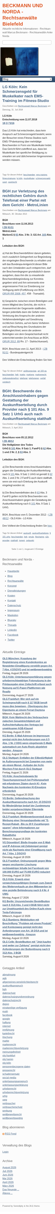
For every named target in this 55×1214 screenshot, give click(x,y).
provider (5, 540)
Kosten (11, 595)
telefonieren (34, 378)
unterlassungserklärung (15, 1085)
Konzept (11, 586)
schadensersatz (11, 1074)
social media (9, 1077)
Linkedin (12, 630)
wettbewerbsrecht (12, 1114)
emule (31, 537)
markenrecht (40, 374)
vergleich (6, 382)
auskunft (27, 533)
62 (44, 448)
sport (4, 182)
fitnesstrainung (8, 178)
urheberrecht (9, 1088)
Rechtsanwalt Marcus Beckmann (32, 106)
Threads (11, 625)
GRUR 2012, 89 (11, 341)
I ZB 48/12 (8, 441)
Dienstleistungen (16, 590)
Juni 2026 (7, 1175)
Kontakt (11, 600)
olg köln (6, 1063)
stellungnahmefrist (10, 378)
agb (4, 978)
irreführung (8, 1030)
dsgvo (5, 1004)
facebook (7, 1015)
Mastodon (12, 615)
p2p (47, 537)
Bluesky (11, 620)
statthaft (14, 540)
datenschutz (9, 993)
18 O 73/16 (8, 123)
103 (44, 234)
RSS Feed (10, 1133)
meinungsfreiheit (11, 1052)
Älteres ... (7, 1193)
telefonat (24, 378)
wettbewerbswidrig (12, 1118)
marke (22, 374)
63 (21, 452)
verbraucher (8, 1103)
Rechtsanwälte (15, 581)
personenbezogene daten (16, 1066)
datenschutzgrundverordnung (18, 996)
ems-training (41, 175)
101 (13, 448)
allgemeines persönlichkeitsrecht (20, 982)
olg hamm (7, 1059)
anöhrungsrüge (29, 371)
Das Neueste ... (10, 1189)
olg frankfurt (8, 1055)
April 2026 (8, 1182)
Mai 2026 (7, 1178)
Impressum (13, 610)
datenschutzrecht (11, 1000)
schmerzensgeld (43, 178)
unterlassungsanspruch (15, 1081)
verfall (43, 378)
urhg (4, 1096)
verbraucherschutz (12, 1107)
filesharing (39, 537)
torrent (22, 540)
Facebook (12, 635)
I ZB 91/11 (8, 227)
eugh (5, 1011)
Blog (10, 576)
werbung (7, 1110)
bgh (16, 374)
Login (5, 1152)
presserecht (8, 1070)
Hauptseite (13, 571)
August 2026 (9, 1167)
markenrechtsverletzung (15, 1048)
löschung (7, 1037)
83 (16, 234)
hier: (50, 525)
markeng (30, 374)
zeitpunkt (30, 540)
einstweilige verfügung (14, 1007)
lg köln (19, 178)
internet (6, 1026)
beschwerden (29, 175)
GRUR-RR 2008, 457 (14, 293)
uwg (4, 1099)
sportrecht (12, 182)
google (6, 1018)
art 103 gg (42, 371)
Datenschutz (14, 605)
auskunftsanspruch (12, 985)
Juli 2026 (7, 1171)
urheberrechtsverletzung (15, 1092)
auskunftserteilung (40, 533)
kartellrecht (8, 1033)
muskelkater (29, 178)
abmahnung (8, 974)
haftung (6, 1022)
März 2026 (8, 1186)
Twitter (11, 640)
